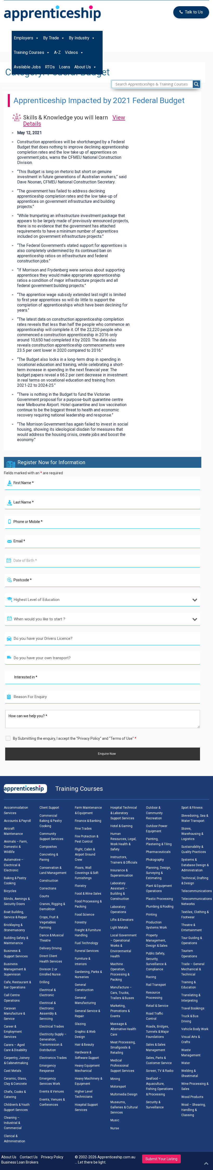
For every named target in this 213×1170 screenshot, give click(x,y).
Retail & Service (157, 1006)
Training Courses (29, 52)
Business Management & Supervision (15, 969)
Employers (23, 37)
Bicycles (10, 891)
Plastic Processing (159, 899)
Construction (48, 880)
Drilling (44, 982)
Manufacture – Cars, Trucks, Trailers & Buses (122, 993)
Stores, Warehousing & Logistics (192, 834)
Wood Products (192, 1097)
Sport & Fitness (192, 807)
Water (185, 1063)
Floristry (80, 886)
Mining (115, 1079)
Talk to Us (194, 12)
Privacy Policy (52, 1157)
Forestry (80, 922)
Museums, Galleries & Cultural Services (124, 1107)
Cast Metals (12, 1071)
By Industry (79, 37)
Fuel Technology (86, 943)
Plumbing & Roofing (160, 906)
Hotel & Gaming (121, 826)
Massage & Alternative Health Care (123, 1029)
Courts (44, 896)
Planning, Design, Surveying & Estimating (158, 873)
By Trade (51, 37)
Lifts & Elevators (122, 920)
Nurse (114, 1128)
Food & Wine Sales (88, 893)
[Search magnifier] (196, 84)
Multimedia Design (123, 1094)
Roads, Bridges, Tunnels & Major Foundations (157, 1032)
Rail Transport (156, 985)
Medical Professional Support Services (122, 1066)
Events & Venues (51, 1091)
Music (114, 1120)
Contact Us (29, 1157)
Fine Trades (83, 828)
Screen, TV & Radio (159, 1071)
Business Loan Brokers (19, 1162)
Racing (151, 977)
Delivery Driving (50, 948)
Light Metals (119, 927)
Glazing (80, 1024)
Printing (151, 914)
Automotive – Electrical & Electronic (13, 865)
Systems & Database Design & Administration (195, 865)
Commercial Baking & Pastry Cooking (50, 821)
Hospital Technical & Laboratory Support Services (123, 813)
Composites (48, 847)
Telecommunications (196, 891)
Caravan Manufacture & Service (14, 1014)
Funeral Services (87, 951)
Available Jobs (27, 66)
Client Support (49, 807)
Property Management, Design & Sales (157, 941)
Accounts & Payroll (17, 821)
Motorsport (118, 1086)
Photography (155, 860)
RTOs (50, 66)
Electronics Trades (53, 1058)
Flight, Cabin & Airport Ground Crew (85, 855)
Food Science (84, 914)
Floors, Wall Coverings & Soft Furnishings (86, 873)
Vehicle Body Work (194, 1029)
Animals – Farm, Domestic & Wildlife (16, 847)
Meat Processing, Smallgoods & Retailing (123, 1047)
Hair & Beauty (84, 1044)
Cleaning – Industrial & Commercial (13, 1123)
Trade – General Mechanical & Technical (192, 969)
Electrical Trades (51, 1026)
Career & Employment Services (13, 1032)
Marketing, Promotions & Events (120, 1011)
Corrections (47, 888)
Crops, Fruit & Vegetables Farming (48, 922)
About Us (82, 66)
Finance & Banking (88, 821)
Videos (71, 52)
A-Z (57, 52)
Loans (64, 66)
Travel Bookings (192, 1008)
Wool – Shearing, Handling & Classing (193, 1110)
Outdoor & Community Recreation (154, 813)
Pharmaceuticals (158, 852)
